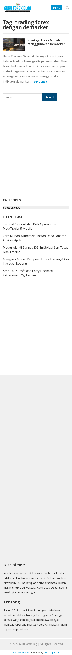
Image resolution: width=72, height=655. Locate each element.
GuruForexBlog (28, 644)
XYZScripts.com (52, 652)
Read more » (39, 81)
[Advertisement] (36, 152)
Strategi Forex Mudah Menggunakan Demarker (46, 42)
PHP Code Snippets (21, 652)
